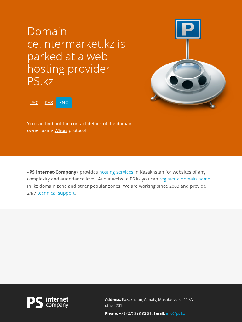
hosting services (116, 172)
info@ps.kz (175, 313)
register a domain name (184, 179)
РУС (34, 102)
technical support (56, 193)
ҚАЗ (49, 102)
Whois (61, 130)
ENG (63, 102)
